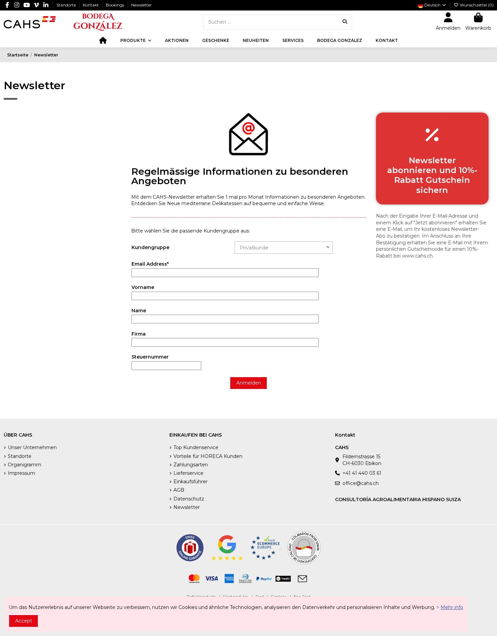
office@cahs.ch (360, 483)
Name (139, 311)
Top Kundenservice (195, 447)
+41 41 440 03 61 (361, 473)
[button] (136, 40)
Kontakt (91, 4)
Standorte (66, 4)
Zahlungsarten (190, 465)
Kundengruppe (150, 247)
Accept (23, 621)
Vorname (143, 287)
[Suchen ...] (345, 22)
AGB (178, 490)
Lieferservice (188, 473)
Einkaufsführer (190, 482)
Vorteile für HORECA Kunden (207, 456)
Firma (139, 334)
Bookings (115, 4)
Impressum (21, 473)
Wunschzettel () (476, 4)
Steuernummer (150, 357)
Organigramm (24, 465)
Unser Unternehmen (32, 447)
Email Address (150, 264)
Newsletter (141, 4)
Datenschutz (188, 499)
